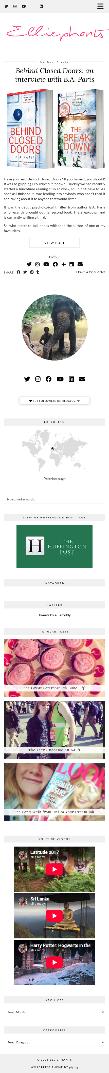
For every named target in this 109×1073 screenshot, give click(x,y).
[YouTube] (24, 6)
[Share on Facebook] (18, 272)
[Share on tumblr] (37, 272)
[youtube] (60, 379)
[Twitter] (6, 6)
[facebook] (49, 379)
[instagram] (38, 379)
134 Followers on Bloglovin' (56, 400)
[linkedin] (71, 379)
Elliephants (55, 33)
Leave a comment (90, 272)
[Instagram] (15, 6)
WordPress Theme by (54, 1067)
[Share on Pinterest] (32, 272)
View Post (54, 243)
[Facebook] (55, 264)
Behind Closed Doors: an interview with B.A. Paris (54, 75)
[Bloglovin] (33, 6)
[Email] (80, 264)
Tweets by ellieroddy (55, 615)
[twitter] (27, 379)
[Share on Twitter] (25, 272)
